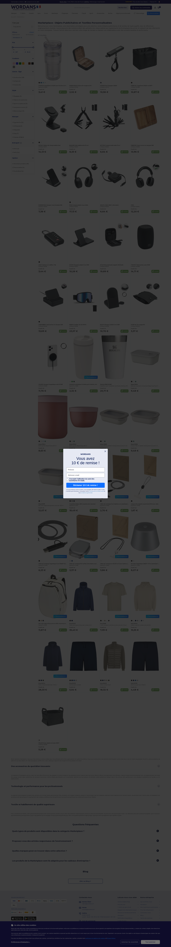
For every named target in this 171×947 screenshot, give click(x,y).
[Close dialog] (105, 451)
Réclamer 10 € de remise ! (85, 485)
